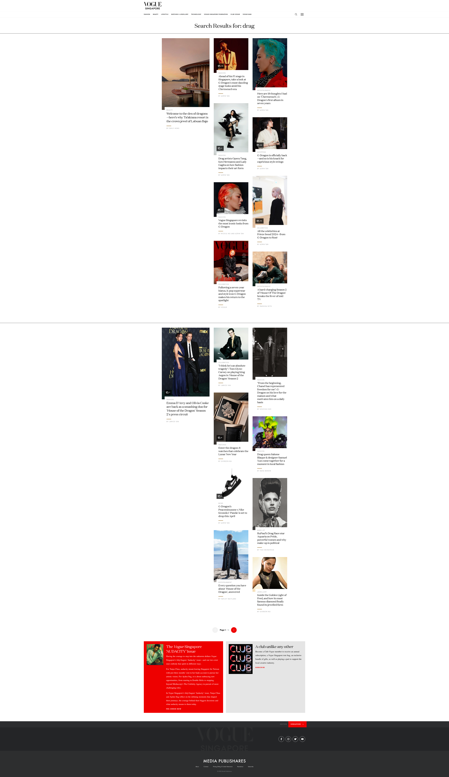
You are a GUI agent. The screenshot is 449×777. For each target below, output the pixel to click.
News (220, 503)
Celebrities (223, 284)
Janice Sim (174, 421)
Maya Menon (265, 471)
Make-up (261, 530)
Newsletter (240, 766)
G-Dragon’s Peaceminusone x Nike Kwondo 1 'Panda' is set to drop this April (232, 511)
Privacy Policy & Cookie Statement (223, 766)
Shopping (261, 152)
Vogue (224, 307)
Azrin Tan (225, 96)
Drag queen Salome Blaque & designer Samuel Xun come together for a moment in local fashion (272, 458)
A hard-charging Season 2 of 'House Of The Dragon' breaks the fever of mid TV (272, 294)
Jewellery (262, 592)
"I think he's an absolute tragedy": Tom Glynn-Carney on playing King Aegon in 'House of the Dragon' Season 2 (231, 372)
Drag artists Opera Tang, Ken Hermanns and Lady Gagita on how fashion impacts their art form (232, 163)
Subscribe (260, 667)
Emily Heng (174, 128)
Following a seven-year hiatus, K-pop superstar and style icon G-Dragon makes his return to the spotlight (232, 294)
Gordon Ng (226, 461)
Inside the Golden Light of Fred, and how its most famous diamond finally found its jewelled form (271, 599)
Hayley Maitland (228, 599)
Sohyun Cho (265, 409)
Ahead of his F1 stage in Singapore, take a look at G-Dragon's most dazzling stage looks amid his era (233, 82)
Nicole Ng (226, 233)
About (197, 766)
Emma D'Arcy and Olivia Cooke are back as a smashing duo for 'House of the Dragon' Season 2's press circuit (188, 408)
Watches (222, 445)
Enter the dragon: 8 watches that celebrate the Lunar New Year (233, 451)
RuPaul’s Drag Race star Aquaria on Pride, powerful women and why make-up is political (271, 538)
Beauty (170, 110)
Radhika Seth (266, 306)
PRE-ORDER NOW (173, 709)
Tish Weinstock (267, 550)
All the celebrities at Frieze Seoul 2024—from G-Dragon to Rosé (271, 234)
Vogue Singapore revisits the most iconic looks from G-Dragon (233, 223)
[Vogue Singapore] (152, 5)
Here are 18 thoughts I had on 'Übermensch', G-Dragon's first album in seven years (272, 98)
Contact (206, 766)
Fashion (222, 73)
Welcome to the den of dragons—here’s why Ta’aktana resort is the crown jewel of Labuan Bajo (187, 117)
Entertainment (264, 90)
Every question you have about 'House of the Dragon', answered (232, 588)
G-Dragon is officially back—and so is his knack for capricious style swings (272, 158)
